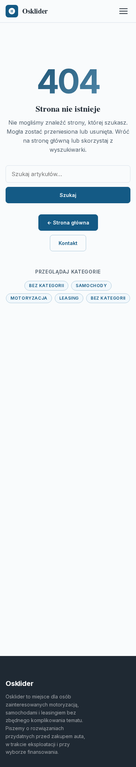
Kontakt (68, 243)
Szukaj (68, 195)
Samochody (91, 285)
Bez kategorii (46, 285)
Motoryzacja (28, 298)
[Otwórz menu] (123, 11)
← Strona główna (68, 223)
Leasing (69, 298)
